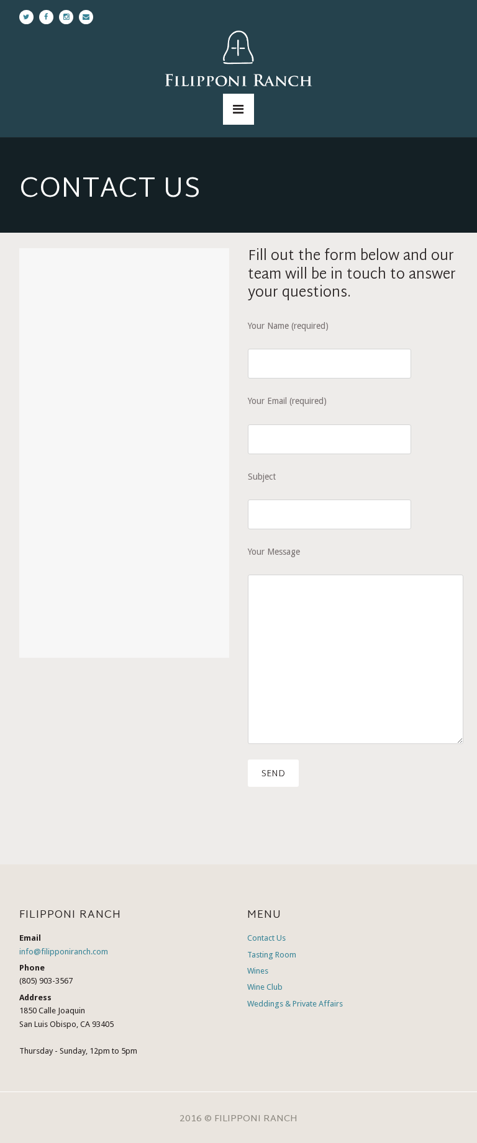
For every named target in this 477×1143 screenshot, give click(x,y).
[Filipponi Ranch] (238, 60)
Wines (257, 970)
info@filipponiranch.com (63, 951)
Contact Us (266, 938)
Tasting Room (271, 954)
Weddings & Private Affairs (295, 1003)
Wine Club (265, 987)
